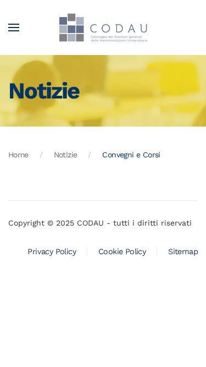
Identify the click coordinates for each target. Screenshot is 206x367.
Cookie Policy (122, 251)
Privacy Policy (51, 251)
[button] (13, 27)
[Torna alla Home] (103, 27)
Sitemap (183, 251)
